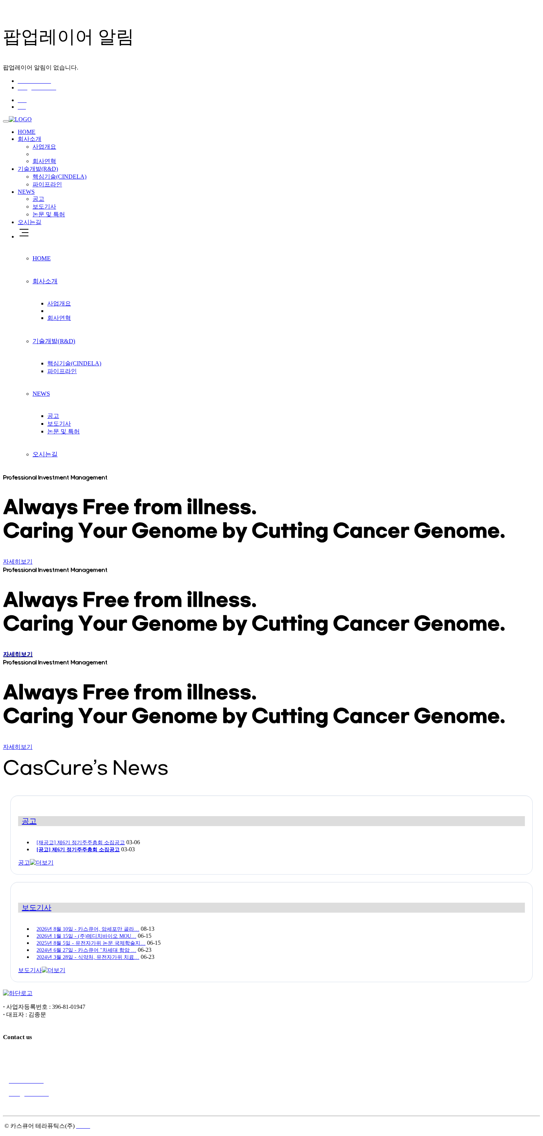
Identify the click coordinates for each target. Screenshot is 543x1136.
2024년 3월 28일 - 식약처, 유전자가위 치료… (88, 957)
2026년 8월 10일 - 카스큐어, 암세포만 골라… (88, 929)
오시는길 (29, 222)
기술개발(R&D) (38, 169)
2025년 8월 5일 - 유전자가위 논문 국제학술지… (91, 943)
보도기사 (44, 206)
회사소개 (29, 139)
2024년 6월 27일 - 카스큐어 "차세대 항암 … (86, 950)
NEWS (26, 192)
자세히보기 (18, 561)
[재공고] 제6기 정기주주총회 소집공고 (81, 842)
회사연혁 (44, 161)
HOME (26, 132)
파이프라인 (47, 184)
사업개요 (44, 146)
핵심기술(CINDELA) (59, 176)
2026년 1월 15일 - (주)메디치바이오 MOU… (86, 936)
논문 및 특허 (49, 214)
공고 (38, 199)
